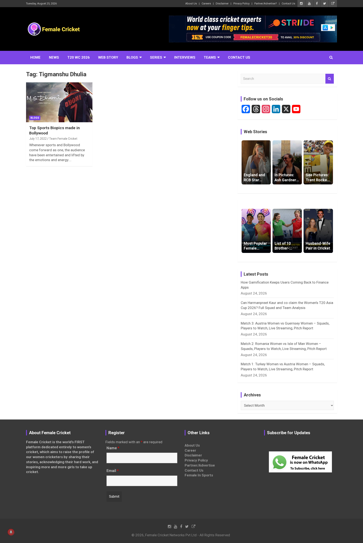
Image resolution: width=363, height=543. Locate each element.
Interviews (184, 57)
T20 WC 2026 (78, 57)
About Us (191, 3)
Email (113, 471)
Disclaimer (222, 3)
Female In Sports (199, 475)
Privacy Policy (241, 3)
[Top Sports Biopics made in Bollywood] (59, 102)
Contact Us (288, 3)
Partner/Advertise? (265, 3)
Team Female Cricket (63, 138)
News (54, 57)
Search (329, 79)
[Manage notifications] (11, 532)
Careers (206, 3)
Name (113, 448)
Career (190, 450)
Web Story (108, 57)
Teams (210, 57)
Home (35, 57)
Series (156, 57)
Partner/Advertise (200, 465)
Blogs (132, 57)
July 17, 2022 (38, 138)
